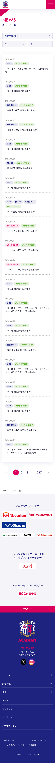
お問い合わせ (9, 740)
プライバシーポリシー (37, 740)
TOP (4, 491)
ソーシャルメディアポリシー (15, 745)
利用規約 (32, 745)
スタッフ (6, 700)
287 (39, 472)
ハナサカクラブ (9, 725)
